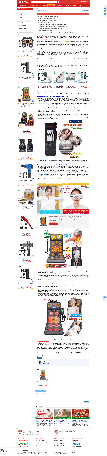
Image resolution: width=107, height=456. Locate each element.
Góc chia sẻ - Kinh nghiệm (23, 20)
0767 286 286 (36, 434)
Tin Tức (74, 5)
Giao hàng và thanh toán (41, 440)
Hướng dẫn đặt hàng (58, 442)
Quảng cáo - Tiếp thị (22, 17)
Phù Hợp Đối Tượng (34, 5)
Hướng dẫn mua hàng (59, 440)
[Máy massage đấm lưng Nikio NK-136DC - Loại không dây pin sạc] (26, 42)
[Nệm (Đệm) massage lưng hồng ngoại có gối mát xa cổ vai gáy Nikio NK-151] (26, 93)
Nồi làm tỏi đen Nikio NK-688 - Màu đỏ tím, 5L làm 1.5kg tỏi (13, 450)
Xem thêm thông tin (46, 363)
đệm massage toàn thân (78, 275)
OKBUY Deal (51, 5)
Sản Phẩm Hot (59, 5)
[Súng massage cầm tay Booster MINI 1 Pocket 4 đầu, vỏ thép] (26, 68)
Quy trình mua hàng (40, 443)
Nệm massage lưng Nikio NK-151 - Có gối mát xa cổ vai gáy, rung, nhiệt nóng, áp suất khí (65, 216)
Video (80, 5)
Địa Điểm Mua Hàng (22, 28)
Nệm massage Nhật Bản (42, 174)
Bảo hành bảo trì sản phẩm (59, 445)
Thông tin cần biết (22, 25)
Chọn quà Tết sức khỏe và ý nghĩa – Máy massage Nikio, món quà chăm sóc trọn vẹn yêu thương (79, 422)
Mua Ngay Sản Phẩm (54, 223)
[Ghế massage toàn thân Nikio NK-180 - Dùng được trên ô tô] (26, 145)
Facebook (87, 10)
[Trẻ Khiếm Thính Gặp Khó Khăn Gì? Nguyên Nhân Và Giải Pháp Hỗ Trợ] (62, 414)
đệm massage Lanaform (53, 113)
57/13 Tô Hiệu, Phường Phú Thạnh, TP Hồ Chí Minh (71, 430)
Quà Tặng (67, 5)
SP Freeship (44, 5)
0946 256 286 (72, 433)
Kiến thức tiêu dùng (22, 14)
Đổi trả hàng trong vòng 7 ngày (42, 442)
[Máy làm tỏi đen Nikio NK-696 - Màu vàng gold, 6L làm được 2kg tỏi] (26, 197)
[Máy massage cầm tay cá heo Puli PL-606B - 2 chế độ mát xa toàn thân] (26, 222)
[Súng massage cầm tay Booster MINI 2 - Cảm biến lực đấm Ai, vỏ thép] (26, 274)
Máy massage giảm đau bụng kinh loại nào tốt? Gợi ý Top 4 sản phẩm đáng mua (44, 422)
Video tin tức (21, 31)
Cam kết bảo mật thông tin (59, 443)
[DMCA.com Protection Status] (76, 446)
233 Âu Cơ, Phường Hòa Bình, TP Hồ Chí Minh (34, 430)
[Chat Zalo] (104, 297)
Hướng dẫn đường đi (40, 445)
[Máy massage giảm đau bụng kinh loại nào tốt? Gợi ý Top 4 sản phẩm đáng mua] (44, 414)
